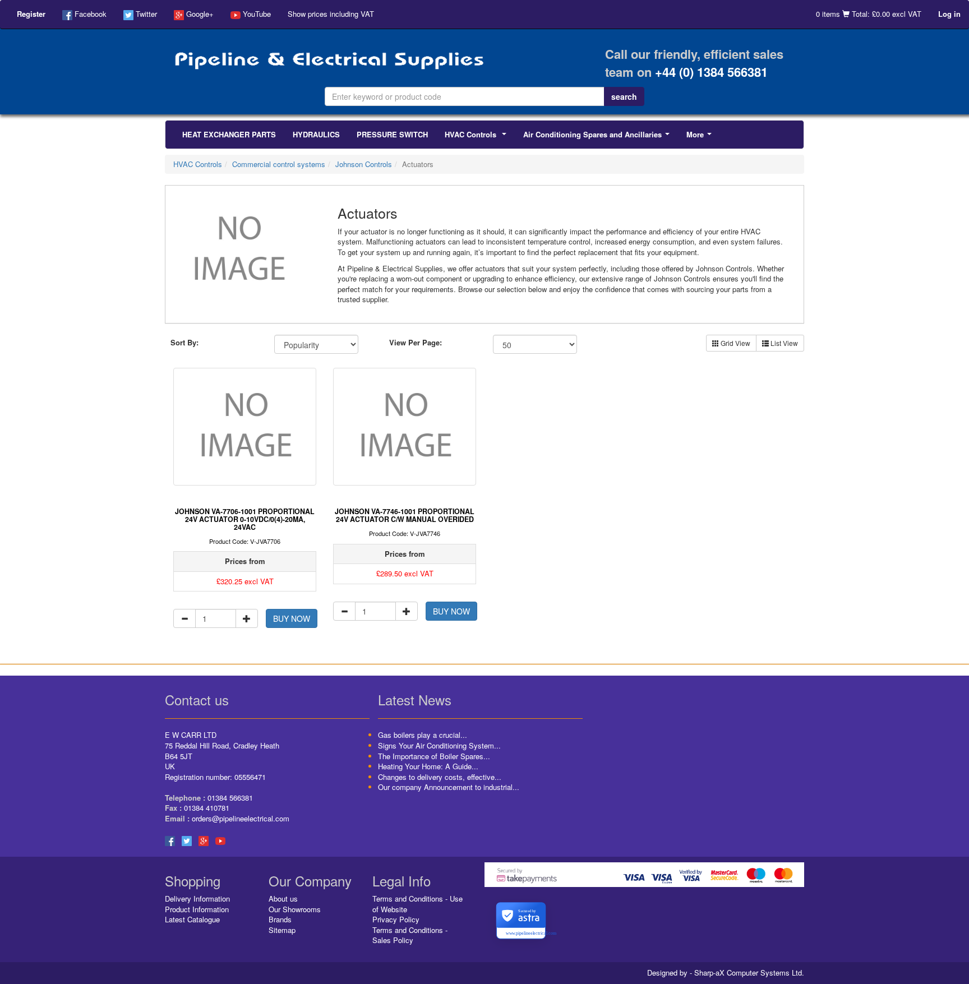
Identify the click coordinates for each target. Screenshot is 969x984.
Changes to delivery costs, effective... (439, 777)
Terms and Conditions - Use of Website (417, 903)
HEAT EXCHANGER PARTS (229, 134)
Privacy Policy (395, 919)
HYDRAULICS (316, 134)
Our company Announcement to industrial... (448, 787)
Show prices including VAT (331, 13)
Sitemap (282, 930)
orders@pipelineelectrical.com (240, 818)
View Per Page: (415, 343)
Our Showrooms (295, 909)
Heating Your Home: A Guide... (428, 766)
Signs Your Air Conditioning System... (439, 745)
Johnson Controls (363, 164)
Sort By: (184, 343)
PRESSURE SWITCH (392, 134)
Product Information (197, 909)
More (701, 137)
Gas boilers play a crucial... (422, 734)
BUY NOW (291, 618)
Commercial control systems (278, 164)
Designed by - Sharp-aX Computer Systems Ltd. (725, 973)
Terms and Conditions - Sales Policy (409, 935)
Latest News (414, 699)
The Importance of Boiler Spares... (434, 756)
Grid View (734, 343)
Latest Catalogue (192, 919)
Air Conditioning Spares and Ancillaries (598, 137)
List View (783, 343)
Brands (280, 919)
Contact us (197, 699)
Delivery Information (197, 898)
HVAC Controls (478, 137)
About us (283, 898)
